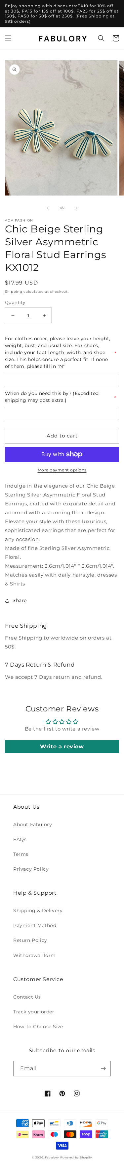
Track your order (34, 1012)
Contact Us (27, 997)
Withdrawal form (34, 955)
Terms (20, 854)
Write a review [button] (62, 746)
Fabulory (52, 1157)
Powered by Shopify (76, 1157)
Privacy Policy (31, 869)
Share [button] (20, 600)
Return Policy (30, 940)
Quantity (15, 302)
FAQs (19, 839)
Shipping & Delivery (37, 911)
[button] (8, 38)
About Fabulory (32, 824)
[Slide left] (47, 208)
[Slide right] (76, 208)
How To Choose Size (38, 1027)
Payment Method (34, 925)
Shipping (13, 291)
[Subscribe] (103, 1068)
